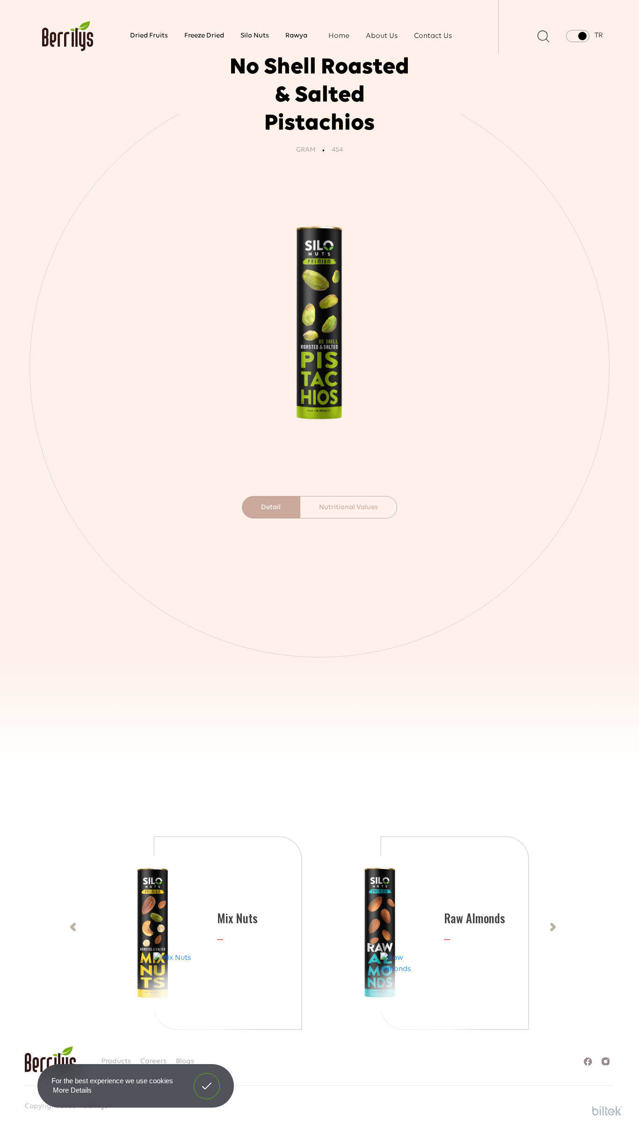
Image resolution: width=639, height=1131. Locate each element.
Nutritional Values (348, 507)
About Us (382, 36)
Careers (153, 1061)
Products (116, 1061)
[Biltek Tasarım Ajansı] (607, 1109)
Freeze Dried (204, 35)
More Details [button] (72, 1090)
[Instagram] (605, 1061)
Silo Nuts (254, 35)
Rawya (296, 35)
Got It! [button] (207, 1079)
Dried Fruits (149, 35)
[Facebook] (587, 1061)
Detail (271, 507)
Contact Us (433, 36)
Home (338, 36)
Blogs (185, 1061)
